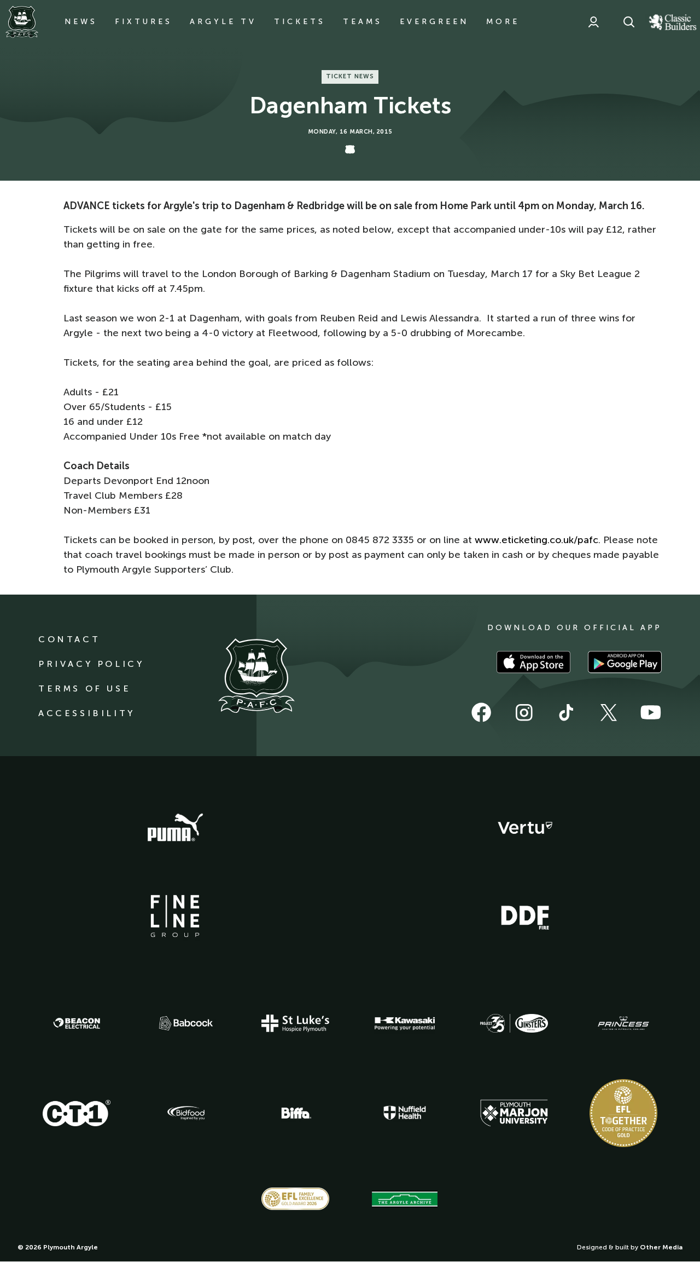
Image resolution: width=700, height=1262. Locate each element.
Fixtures (143, 21)
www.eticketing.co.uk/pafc (536, 540)
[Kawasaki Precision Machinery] (405, 1023)
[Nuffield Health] (405, 1112)
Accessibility (86, 713)
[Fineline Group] (175, 916)
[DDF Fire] (525, 916)
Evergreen (434, 21)
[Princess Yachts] (623, 1023)
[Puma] (175, 828)
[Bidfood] (186, 1113)
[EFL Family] (295, 1199)
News (81, 21)
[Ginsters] (514, 1023)
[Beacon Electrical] (76, 1023)
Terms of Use (84, 688)
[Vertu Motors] (525, 827)
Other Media (661, 1247)
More (503, 21)
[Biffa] (295, 1113)
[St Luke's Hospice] (295, 1023)
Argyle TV (223, 21)
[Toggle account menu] (593, 22)
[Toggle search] (628, 22)
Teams (362, 21)
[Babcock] (186, 1023)
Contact (69, 639)
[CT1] (76, 1113)
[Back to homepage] (22, 22)
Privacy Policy (91, 664)
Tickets (299, 21)
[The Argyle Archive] (405, 1199)
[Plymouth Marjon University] (514, 1113)
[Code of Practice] (623, 1113)
